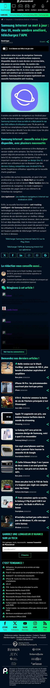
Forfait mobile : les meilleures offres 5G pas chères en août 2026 (26, 604)
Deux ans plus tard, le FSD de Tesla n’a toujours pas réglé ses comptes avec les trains (31, 485)
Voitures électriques (22, 492)
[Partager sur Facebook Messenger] (29, 255)
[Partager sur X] (4, 255)
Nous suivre (45, 255)
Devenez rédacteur (25, 635)
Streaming (18, 424)
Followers (15, 628)
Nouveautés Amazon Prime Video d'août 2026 (23, 596)
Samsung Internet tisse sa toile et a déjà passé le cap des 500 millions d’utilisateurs (24, 123)
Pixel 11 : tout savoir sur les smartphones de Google (25, 572)
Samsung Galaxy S (21, 440)
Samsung (34, 19)
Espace (34, 10)
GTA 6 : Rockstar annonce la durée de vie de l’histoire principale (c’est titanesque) (31, 401)
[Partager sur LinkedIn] (20, 255)
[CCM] (36, 649)
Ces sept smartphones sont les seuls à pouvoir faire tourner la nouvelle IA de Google (29, 449)
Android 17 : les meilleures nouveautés (20, 576)
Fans (5, 628)
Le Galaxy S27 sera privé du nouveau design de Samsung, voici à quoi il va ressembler (31, 433)
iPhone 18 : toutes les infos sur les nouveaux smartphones (22, 580)
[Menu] (2, 1)
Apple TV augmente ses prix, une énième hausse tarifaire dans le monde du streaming (30, 417)
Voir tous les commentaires (14, 351)
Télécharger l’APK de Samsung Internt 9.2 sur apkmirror (25, 248)
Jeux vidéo (18, 408)
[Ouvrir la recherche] (47, 1)
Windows (18, 527)
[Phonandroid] (5, 671)
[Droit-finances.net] (13, 659)
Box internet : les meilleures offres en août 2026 (24, 600)
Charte (34, 637)
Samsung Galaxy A (16, 15)
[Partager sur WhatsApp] (37, 255)
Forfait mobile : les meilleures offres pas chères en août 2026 (26, 609)
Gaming (20, 10)
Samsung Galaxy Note (30, 15)
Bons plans (43, 10)
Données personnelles (24, 637)
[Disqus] (25, 320)
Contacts (36, 635)
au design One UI (35, 160)
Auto (27, 10)
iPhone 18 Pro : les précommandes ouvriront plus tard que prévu (31, 384)
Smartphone (19, 511)
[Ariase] (36, 663)
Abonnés (25, 628)
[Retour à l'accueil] (25, 1)
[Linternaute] (36, 654)
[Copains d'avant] (36, 659)
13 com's (42, 41)
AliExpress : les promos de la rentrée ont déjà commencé (22, 568)
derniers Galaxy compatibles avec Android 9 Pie (21, 166)
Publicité (43, 635)
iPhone (17, 390)
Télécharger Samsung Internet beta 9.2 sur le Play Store (25, 240)
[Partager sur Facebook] (12, 255)
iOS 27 (8, 584)
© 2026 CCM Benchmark (25, 639)
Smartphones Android (22, 19)
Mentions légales (9, 637)
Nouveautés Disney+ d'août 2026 (18, 593)
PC (14, 10)
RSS (45, 628)
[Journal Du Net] (13, 654)
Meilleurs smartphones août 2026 (18, 613)
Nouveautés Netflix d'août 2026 (18, 590)
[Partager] (48, 41)
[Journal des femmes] (13, 649)
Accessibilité (42, 637)
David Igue (5, 40)
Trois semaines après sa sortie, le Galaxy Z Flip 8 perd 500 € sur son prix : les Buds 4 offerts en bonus (31, 502)
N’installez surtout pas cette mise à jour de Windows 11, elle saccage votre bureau (31, 520)
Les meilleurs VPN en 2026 (16, 616)
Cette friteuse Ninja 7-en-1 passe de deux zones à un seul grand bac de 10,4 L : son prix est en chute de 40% (32, 467)
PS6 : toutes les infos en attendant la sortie (22, 587)
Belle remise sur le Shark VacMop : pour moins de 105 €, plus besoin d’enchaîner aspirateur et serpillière (31, 368)
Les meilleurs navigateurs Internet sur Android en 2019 (32, 198)
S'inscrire (25, 555)
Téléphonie (5, 10)
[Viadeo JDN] (13, 663)
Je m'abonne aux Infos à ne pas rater (21, 48)
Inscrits (35, 628)
